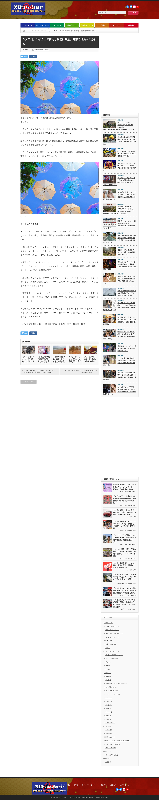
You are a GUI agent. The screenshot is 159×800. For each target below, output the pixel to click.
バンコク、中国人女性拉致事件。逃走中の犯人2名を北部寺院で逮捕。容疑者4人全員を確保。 (119, 376)
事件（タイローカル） (131, 491)
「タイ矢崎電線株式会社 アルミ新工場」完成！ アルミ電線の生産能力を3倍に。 (127, 293)
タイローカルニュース (41, 50)
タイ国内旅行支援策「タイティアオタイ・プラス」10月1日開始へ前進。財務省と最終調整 (119, 320)
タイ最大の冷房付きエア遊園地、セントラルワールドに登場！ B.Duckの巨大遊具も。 (120, 140)
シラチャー (108, 697)
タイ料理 (108, 680)
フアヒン (108, 708)
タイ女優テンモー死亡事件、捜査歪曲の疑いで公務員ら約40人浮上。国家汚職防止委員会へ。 (119, 390)
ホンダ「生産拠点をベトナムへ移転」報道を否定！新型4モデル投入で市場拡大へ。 (124, 565)
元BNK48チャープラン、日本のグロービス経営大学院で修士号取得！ (127, 348)
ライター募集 (65, 785)
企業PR (135, 517)
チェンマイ (108, 705)
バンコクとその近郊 (111, 690)
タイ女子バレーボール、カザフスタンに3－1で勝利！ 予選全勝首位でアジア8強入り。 (119, 167)
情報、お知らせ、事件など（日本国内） (117, 740)
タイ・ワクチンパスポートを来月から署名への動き (90, 359)
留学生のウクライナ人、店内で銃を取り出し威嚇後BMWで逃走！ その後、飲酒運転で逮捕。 (120, 265)
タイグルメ (57, 25)
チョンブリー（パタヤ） (112, 694)
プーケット (108, 712)
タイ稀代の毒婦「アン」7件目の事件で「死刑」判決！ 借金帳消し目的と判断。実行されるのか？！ (119, 195)
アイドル (108, 662)
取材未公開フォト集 (111, 755)
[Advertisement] (120, 73)
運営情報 (113, 785)
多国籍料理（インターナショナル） (116, 683)
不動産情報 (108, 733)
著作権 (76, 785)
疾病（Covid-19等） (111, 644)
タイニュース (27, 25)
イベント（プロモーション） (114, 655)
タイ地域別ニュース (72, 25)
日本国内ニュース (87, 25)
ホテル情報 (108, 730)
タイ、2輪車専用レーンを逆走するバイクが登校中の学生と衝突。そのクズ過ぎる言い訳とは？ (119, 239)
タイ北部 (108, 715)
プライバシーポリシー (89, 785)
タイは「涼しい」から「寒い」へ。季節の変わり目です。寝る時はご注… (75, 361)
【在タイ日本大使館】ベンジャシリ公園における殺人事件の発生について (126, 252)
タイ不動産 (101, 25)
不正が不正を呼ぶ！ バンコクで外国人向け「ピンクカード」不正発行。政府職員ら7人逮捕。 (124, 487)
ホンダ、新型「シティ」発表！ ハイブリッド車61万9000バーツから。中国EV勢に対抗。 (124, 512)
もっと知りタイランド (131, 609)
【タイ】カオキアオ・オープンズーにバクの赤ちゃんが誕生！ (28, 360)
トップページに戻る (28, 382)
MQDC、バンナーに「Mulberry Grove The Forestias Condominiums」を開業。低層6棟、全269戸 (118, 126)
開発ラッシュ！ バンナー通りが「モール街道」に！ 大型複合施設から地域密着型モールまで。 (119, 224)
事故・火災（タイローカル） (129, 583)
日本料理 (108, 676)
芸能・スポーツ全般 (111, 658)
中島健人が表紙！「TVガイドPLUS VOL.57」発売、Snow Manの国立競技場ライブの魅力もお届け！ (40, 371)
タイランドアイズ (110, 747)
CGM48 (107, 669)
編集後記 (131, 25)
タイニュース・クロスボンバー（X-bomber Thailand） (77, 797)
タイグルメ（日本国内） (112, 744)
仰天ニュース (109, 640)
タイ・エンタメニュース (42, 26)
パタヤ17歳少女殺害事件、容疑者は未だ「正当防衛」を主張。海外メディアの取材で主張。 (119, 361)
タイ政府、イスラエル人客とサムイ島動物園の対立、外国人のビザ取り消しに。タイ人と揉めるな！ (119, 181)
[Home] (24, 30)
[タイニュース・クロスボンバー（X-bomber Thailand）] (28, 14)
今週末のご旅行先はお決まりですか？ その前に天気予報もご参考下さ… (59, 361)
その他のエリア (110, 722)
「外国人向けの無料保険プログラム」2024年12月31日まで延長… (44, 360)
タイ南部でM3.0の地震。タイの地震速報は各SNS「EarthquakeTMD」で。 (80, 371)
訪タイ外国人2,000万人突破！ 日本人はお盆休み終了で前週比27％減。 (127, 153)
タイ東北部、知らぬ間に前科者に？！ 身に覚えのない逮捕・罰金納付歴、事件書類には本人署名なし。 (119, 306)
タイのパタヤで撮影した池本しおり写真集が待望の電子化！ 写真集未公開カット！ (119, 280)
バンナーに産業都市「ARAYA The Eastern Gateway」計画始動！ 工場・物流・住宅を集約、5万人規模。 (119, 210)
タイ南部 (108, 719)
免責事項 (104, 785)
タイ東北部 (108, 701)
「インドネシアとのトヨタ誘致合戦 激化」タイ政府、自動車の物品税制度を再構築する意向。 (124, 590)
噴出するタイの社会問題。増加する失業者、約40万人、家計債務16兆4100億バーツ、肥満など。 (119, 335)
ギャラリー (116, 25)
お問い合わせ (124, 785)
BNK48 (107, 665)
